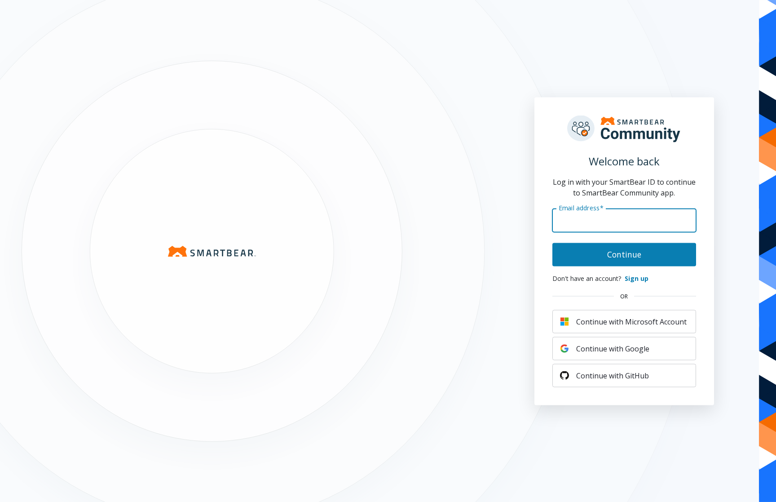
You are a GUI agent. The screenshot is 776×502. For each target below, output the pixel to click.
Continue (624, 254)
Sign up (636, 278)
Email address (581, 207)
